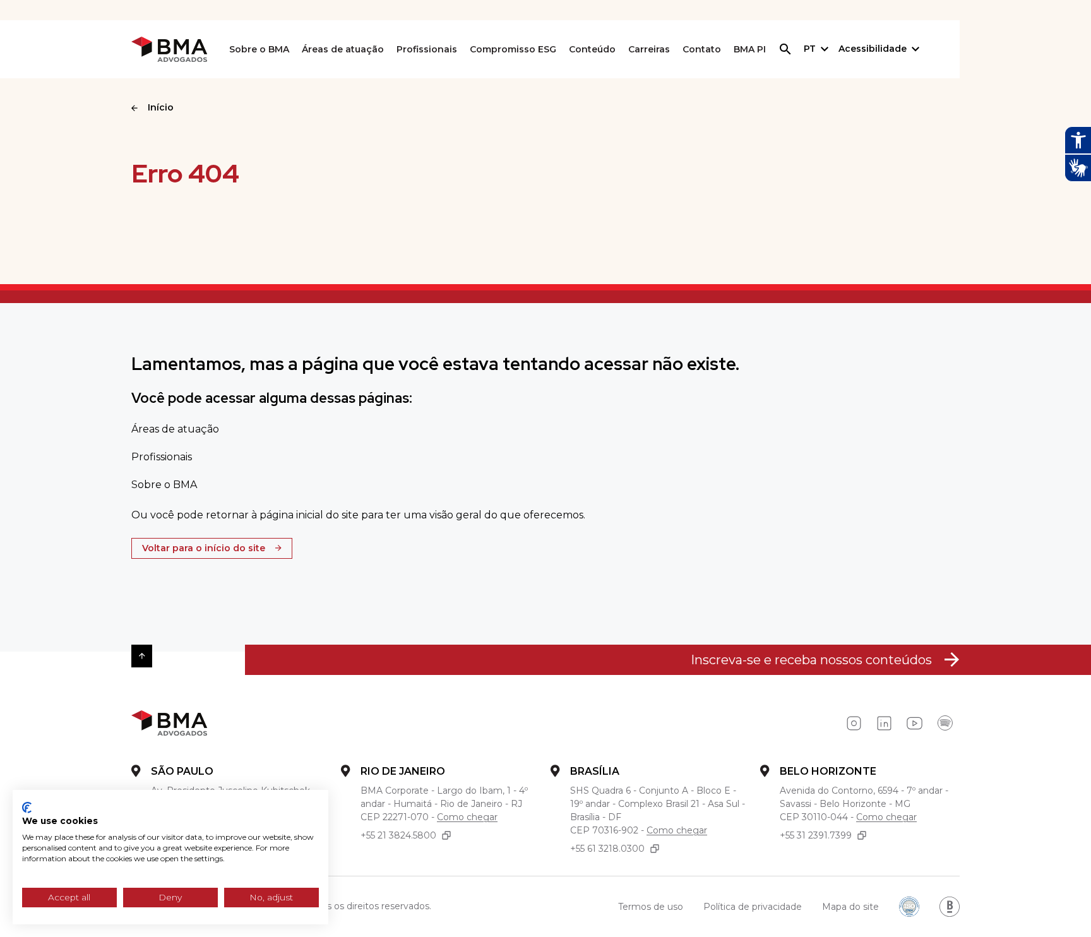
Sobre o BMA (259, 49)
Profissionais (426, 49)
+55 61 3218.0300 (607, 848)
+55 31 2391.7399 (816, 835)
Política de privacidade (752, 906)
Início (161, 107)
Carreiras (649, 49)
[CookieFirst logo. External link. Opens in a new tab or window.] (27, 807)
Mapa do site (850, 906)
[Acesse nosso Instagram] (853, 723)
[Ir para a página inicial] (169, 50)
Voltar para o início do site (203, 548)
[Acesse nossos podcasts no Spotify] (944, 723)
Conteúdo (592, 49)
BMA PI (750, 49)
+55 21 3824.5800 (398, 835)
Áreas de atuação (343, 49)
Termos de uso (650, 906)
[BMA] (169, 723)
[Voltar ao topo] (141, 656)
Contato (702, 49)
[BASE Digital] (949, 907)
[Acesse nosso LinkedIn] (884, 723)
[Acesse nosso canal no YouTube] (914, 723)
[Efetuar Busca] (785, 49)
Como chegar (467, 817)
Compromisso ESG (513, 49)
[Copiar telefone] (446, 835)
